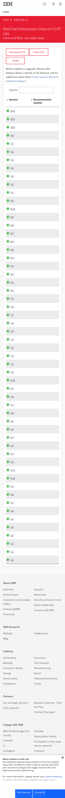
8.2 (12, 274)
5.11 (13, 470)
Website (7, 633)
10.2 (13, 110)
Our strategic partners (15, 702)
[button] (63, 757)
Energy (7, 673)
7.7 (12, 314)
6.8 (12, 396)
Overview (8, 589)
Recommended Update (42, 101)
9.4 (12, 168)
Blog (5, 638)
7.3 (12, 347)
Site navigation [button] (60, 5)
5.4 (12, 527)
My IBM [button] (53, 5)
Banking (7, 662)
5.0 (12, 559)
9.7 (12, 143)
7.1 (12, 363)
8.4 (12, 257)
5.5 (12, 519)
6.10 (13, 380)
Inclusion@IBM (11, 609)
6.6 (12, 412)
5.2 (12, 543)
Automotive (9, 657)
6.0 (12, 461)
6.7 (12, 404)
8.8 (12, 225)
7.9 (12, 298)
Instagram (9, 750)
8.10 (13, 208)
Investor (39, 589)
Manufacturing (42, 668)
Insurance (40, 657)
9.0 (12, 200)
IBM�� (8, 4)
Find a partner (11, 707)
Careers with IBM (44, 610)
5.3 (12, 535)
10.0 (13, 127)
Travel (37, 683)
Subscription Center (45, 736)
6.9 (12, 388)
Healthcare (9, 683)
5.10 (13, 478)
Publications (41, 633)
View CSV (38, 52)
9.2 (12, 184)
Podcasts (39, 750)
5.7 (12, 502)
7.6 (12, 323)
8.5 (12, 249)
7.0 (12, 372)
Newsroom (40, 594)
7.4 (12, 339)
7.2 (12, 355)
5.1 (12, 551)
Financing (8, 614)
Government (10, 678)
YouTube (39, 731)
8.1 (12, 282)
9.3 (12, 176)
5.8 (12, 494)
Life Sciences (41, 662)
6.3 (12, 437)
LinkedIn (8, 740)
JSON (15, 60)
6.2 (12, 445)
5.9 (12, 486)
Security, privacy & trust (47, 599)
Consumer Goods (13, 668)
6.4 (12, 429)
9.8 (12, 135)
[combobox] (44, 4)
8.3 (12, 265)
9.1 (12, 192)
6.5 (12, 421)
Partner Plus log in (44, 712)
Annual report (11, 594)
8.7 (12, 233)
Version (13, 99)
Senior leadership (44, 605)
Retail (37, 673)
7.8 (12, 306)
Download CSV (17, 52)
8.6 (12, 241)
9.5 (12, 159)
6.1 (12, 453)
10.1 (13, 119)
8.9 (12, 217)
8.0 (12, 290)
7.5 (12, 331)
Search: (13, 90)
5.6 (12, 510)
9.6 (12, 151)
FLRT (6, 11)
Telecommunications (46, 678)
